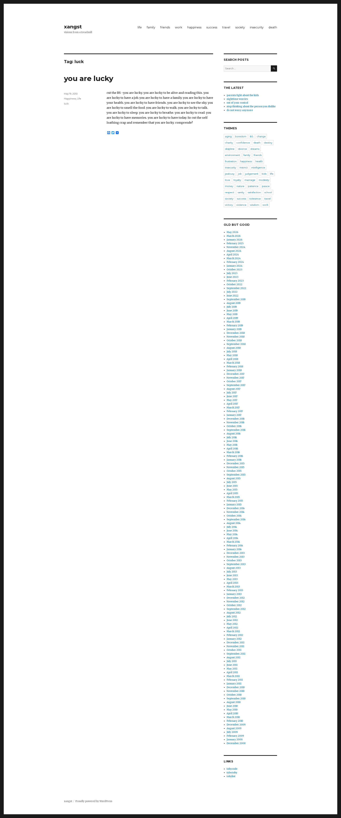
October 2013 (234, 560)
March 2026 (233, 235)
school (268, 192)
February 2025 (235, 243)
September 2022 (236, 288)
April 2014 (232, 538)
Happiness (70, 98)
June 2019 (232, 310)
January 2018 (234, 370)
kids (264, 173)
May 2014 (232, 534)
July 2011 (232, 661)
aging (228, 136)
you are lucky (88, 78)
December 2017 (235, 374)
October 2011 (234, 650)
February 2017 (235, 411)
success (211, 27)
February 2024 (235, 262)
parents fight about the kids (243, 95)
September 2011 (236, 653)
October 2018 (234, 340)
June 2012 (232, 620)
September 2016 (236, 429)
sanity (241, 192)
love (227, 180)
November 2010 (236, 691)
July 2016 (232, 437)
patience (253, 186)
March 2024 (234, 258)
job (240, 173)
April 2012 (232, 627)
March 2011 (233, 676)
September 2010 (236, 698)
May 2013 (232, 579)
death (273, 27)
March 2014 (233, 541)
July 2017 (232, 392)
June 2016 (232, 441)
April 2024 (233, 254)
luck (66, 103)
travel (226, 27)
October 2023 (234, 269)
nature (240, 186)
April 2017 (232, 403)
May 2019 (232, 314)
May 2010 (232, 709)
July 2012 (232, 616)
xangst (73, 27)
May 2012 (232, 623)
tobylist (231, 776)
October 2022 (234, 284)
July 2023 (232, 273)
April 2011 (232, 672)
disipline (229, 148)
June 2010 (232, 706)
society (240, 27)
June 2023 (232, 277)
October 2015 (234, 471)
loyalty (237, 180)
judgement (251, 173)
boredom (240, 136)
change (261, 136)
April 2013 (232, 582)
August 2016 (233, 433)
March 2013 (233, 586)
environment (232, 155)
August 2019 (233, 303)
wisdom (254, 204)
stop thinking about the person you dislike (251, 106)
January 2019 (234, 329)
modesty (264, 180)
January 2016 (234, 459)
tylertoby (232, 772)
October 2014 (234, 515)
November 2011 (235, 646)
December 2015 (236, 463)
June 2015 (232, 485)
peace (266, 186)
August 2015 (233, 478)
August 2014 (234, 523)
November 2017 (235, 377)
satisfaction (254, 192)
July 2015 (232, 482)
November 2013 (236, 556)
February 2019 (235, 325)
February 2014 (235, 545)
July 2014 (232, 526)
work (178, 27)
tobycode (232, 768)
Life (79, 98)
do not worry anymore (240, 110)
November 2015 (235, 467)
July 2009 (232, 732)
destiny (268, 142)
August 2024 (234, 250)
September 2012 (236, 609)
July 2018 (232, 351)
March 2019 (233, 321)
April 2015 (232, 493)
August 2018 (234, 347)
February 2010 (235, 720)
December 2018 (236, 332)
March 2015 (233, 497)
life (139, 27)
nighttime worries (237, 99)
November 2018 (236, 336)
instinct (244, 167)
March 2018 (233, 362)
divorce (242, 148)
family (151, 27)
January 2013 (234, 594)
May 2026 (232, 232)
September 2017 (236, 385)
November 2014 (236, 512)
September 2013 (236, 564)
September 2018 (236, 344)
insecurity (257, 27)
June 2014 (232, 530)
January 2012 (234, 638)
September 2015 (236, 474)
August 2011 (233, 657)
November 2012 (236, 601)
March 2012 (233, 631)
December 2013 (236, 553)
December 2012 (236, 597)
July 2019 (232, 306)
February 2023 (235, 280)
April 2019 (232, 318)
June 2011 (232, 664)
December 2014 (236, 508)
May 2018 (232, 355)
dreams (254, 148)
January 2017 (234, 415)
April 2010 (232, 713)
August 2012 (234, 612)
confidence (243, 142)
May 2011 (232, 668)
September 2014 (236, 519)
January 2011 (234, 683)
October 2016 (234, 426)
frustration (231, 161)
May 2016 (232, 444)
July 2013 (232, 571)
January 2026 (234, 239)
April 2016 (232, 448)
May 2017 (232, 400)
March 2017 (233, 407)
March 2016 (233, 452)
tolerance (255, 198)
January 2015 (234, 504)
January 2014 (234, 549)
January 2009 (234, 739)
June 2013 (232, 575)
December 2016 (236, 418)
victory (229, 204)
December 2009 (236, 724)
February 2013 (235, 590)
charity (229, 142)
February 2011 (235, 679)
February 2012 (235, 635)
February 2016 (235, 456)
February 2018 (235, 366)
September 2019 (236, 299)
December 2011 (235, 642)
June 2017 (232, 396)
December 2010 (236, 687)
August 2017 (233, 388)
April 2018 (232, 359)
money (229, 186)
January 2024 (234, 265)
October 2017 (234, 381)
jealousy (229, 173)
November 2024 (236, 247)
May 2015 (232, 489)
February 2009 (235, 735)
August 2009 (234, 728)
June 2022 (232, 295)
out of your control (237, 102)
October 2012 (234, 605)
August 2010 (234, 702)
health (259, 161)
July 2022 (232, 291)
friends (165, 27)
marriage (250, 180)
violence (241, 204)
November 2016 (235, 422)
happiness (194, 27)
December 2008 (236, 743)
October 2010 (234, 694)
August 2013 (234, 567)
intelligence (258, 167)
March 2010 (233, 717)
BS (251, 136)
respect (229, 192)
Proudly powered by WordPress (93, 801)
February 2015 (235, 500)
